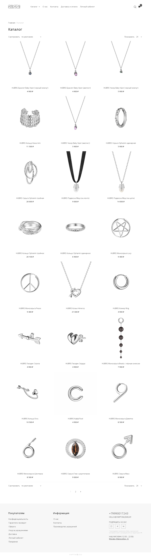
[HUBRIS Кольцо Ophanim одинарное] (75, 228)
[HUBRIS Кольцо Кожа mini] (30, 117)
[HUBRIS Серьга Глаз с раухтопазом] (75, 448)
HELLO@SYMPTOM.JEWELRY (120, 517)
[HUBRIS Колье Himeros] (75, 283)
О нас (45, 6)
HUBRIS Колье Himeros (75, 308)
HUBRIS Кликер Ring (121, 308)
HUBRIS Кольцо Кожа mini (30, 143)
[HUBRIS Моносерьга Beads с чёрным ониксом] (121, 338)
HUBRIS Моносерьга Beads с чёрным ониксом (121, 363)
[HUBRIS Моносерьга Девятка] (121, 393)
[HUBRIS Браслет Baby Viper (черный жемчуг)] (30, 62)
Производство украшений (65, 526)
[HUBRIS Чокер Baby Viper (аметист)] (75, 117)
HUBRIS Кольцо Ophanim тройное (30, 253)
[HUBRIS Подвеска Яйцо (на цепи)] (121, 173)
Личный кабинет (87, 6)
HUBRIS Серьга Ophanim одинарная (121, 143)
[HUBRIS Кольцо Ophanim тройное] (30, 228)
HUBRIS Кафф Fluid (75, 419)
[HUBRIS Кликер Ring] (121, 283)
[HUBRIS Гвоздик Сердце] (75, 338)
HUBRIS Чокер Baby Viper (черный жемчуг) (121, 88)
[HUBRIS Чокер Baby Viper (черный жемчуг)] (121, 62)
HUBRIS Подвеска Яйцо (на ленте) (75, 198)
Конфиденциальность (18, 519)
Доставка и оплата (69, 6)
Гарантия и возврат (17, 523)
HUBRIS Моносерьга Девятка (121, 419)
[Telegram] (117, 526)
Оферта (12, 526)
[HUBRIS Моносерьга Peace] (30, 283)
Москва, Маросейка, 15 (119, 539)
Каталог (34, 6)
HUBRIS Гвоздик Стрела (30, 363)
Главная (11, 23)
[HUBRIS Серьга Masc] (121, 448)
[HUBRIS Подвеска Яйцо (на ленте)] (75, 173)
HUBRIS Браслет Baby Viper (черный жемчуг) (30, 88)
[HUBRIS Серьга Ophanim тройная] (30, 173)
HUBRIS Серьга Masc (121, 474)
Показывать (129, 37)
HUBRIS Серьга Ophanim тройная (30, 198)
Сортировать (14, 37)
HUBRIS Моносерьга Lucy (121, 253)
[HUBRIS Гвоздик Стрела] (30, 338)
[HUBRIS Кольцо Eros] (30, 393)
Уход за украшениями (18, 530)
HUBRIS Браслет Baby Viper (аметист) (75, 88)
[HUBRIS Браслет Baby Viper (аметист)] (75, 62)
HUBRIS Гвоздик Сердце (75, 363)
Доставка (13, 534)
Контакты (54, 6)
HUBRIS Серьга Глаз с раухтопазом (75, 474)
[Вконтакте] (123, 526)
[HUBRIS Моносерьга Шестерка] (30, 448)
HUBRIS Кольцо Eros (30, 419)
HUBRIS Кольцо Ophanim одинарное (75, 253)
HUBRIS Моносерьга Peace (30, 308)
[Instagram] (111, 526)
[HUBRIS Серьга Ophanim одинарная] (121, 117)
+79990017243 (118, 513)
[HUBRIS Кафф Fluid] (75, 393)
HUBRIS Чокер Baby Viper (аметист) (75, 143)
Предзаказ (13, 541)
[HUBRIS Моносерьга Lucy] (121, 228)
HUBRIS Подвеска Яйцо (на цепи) (121, 198)
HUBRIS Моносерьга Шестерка (30, 474)
